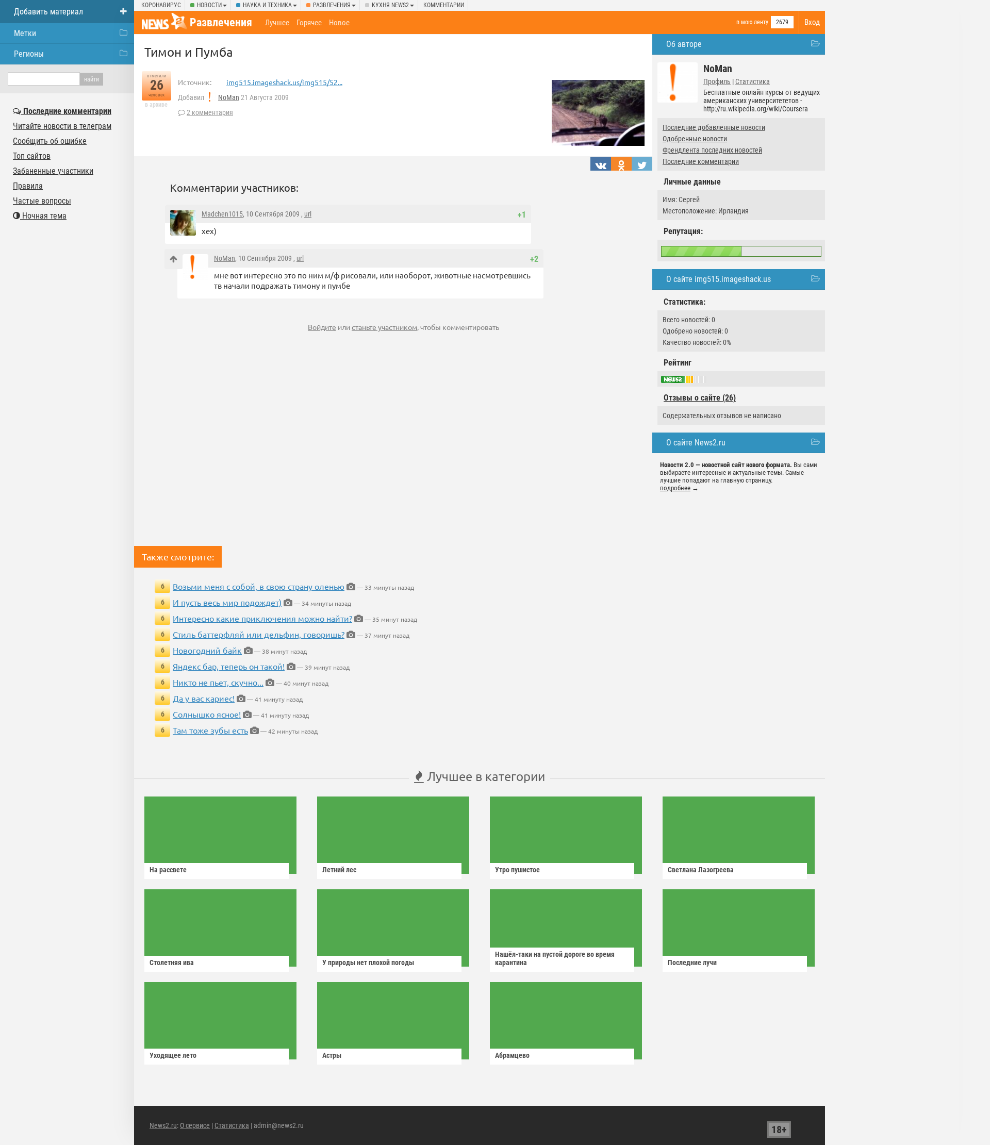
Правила (28, 186)
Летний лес (339, 870)
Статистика (752, 81)
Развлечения (332, 5)
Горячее (309, 22)
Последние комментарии (701, 161)
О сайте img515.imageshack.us (718, 279)
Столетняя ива (172, 962)
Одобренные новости (695, 139)
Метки (25, 33)
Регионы (29, 54)
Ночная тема (43, 216)
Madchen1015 (222, 214)
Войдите (322, 326)
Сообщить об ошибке (50, 141)
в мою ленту (752, 22)
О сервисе (195, 1125)
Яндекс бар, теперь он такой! (229, 666)
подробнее (675, 488)
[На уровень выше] (173, 259)
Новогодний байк (207, 650)
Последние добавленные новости (714, 127)
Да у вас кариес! (204, 698)
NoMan (228, 97)
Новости (209, 5)
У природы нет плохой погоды (368, 962)
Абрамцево (512, 1055)
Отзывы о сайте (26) (700, 398)
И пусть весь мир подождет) (227, 602)
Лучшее (277, 22)
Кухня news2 (390, 5)
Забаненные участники (53, 171)
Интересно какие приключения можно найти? (262, 618)
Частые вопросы (42, 201)
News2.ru (163, 1125)
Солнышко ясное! (207, 714)
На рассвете (168, 870)
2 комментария (210, 112)
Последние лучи (692, 962)
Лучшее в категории (484, 776)
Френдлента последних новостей (712, 150)
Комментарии (443, 5)
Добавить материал (48, 11)
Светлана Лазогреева (701, 870)
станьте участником (384, 326)
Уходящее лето (173, 1055)
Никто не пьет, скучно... (218, 682)
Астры (331, 1055)
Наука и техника (267, 5)
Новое (339, 22)
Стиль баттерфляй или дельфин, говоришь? (258, 634)
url (307, 214)
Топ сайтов (32, 156)
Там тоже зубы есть (210, 730)
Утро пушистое (517, 870)
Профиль (717, 81)
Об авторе (684, 44)
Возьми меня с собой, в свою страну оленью (258, 586)
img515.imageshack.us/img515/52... (284, 82)
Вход (812, 22)
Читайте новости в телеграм (62, 126)
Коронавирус (161, 5)
